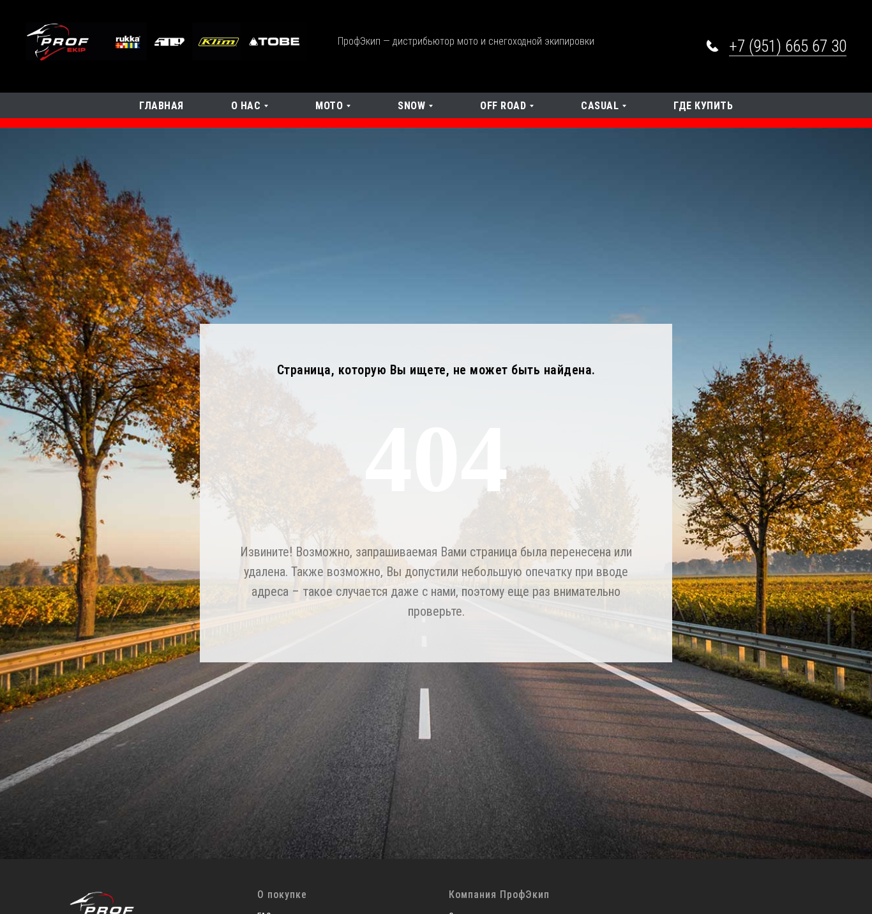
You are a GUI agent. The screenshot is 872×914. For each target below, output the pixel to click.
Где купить (703, 106)
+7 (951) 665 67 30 (787, 46)
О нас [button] (246, 106)
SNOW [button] (411, 106)
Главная (161, 106)
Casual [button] (600, 106)
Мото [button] (329, 106)
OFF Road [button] (503, 106)
